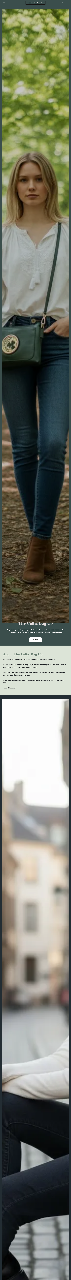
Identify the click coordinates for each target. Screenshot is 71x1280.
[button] (35, 3)
